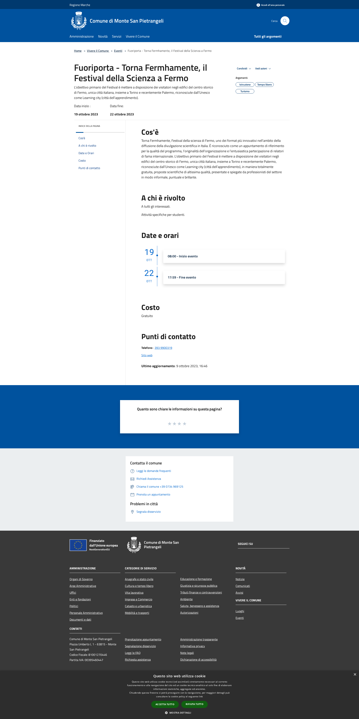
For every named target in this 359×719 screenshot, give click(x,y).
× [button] (354, 674)
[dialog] (179, 695)
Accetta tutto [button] (165, 704)
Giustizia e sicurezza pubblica (198, 585)
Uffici (73, 592)
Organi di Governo (81, 579)
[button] (179, 713)
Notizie (240, 579)
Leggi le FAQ (133, 653)
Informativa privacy (192, 646)
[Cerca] (284, 20)
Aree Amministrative (83, 586)
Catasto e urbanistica (138, 606)
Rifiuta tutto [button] (194, 704)
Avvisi (239, 592)
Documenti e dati (80, 619)
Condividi (242, 68)
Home (78, 50)
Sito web (146, 355)
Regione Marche (80, 5)
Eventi (118, 50)
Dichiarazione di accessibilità (198, 659)
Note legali (187, 653)
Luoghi (240, 611)
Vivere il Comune (98, 50)
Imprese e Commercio (138, 599)
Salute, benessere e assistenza (199, 606)
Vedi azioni (261, 68)
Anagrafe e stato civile (139, 579)
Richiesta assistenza (138, 659)
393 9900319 (163, 347)
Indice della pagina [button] (89, 126)
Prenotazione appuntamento (143, 639)
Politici (74, 606)
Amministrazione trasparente (199, 639)
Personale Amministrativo (86, 613)
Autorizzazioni (189, 612)
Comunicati (243, 586)
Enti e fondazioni (80, 599)
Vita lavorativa (134, 592)
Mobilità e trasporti (137, 613)
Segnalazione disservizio (140, 646)
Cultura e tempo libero (139, 586)
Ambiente (186, 599)
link (201, 696)
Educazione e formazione (196, 579)
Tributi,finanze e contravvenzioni (201, 592)
